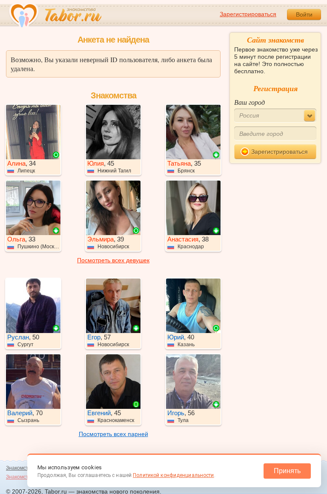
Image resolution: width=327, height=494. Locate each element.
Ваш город (249, 102)
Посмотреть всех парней (113, 434)
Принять (287, 470)
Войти (304, 14)
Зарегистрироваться (248, 14)
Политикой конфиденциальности (173, 475)
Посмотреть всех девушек (113, 260)
